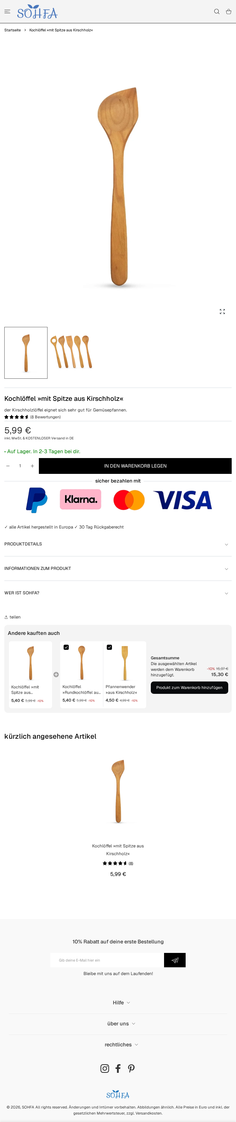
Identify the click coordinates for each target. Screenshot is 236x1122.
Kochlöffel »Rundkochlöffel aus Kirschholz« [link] (81, 689)
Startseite (12, 30)
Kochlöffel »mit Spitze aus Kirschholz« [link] (25, 690)
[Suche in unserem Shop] (217, 11)
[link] (30, 663)
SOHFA (28, 1107)
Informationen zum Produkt (37, 568)
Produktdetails (23, 544)
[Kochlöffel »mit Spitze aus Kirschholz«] (118, 791)
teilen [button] (15, 617)
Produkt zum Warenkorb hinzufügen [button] (189, 687)
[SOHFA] (37, 11)
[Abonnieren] (175, 960)
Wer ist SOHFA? (21, 593)
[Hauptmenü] (7, 11)
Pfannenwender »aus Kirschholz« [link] (121, 689)
